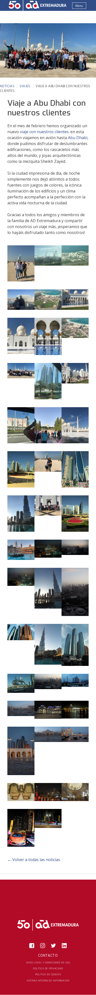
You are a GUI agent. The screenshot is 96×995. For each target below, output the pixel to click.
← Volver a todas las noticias (33, 859)
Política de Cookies (48, 974)
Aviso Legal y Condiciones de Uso (48, 962)
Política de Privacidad (48, 968)
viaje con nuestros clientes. (44, 131)
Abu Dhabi (77, 137)
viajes (25, 86)
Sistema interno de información (48, 980)
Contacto (48, 955)
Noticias (7, 86)
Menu (79, 6)
